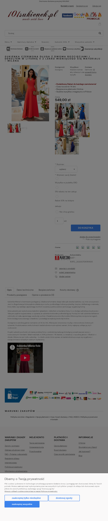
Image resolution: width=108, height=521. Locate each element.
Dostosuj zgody (64, 498)
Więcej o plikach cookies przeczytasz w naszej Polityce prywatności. (31, 491)
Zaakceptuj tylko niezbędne (26, 498)
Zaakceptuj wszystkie (22, 504)
